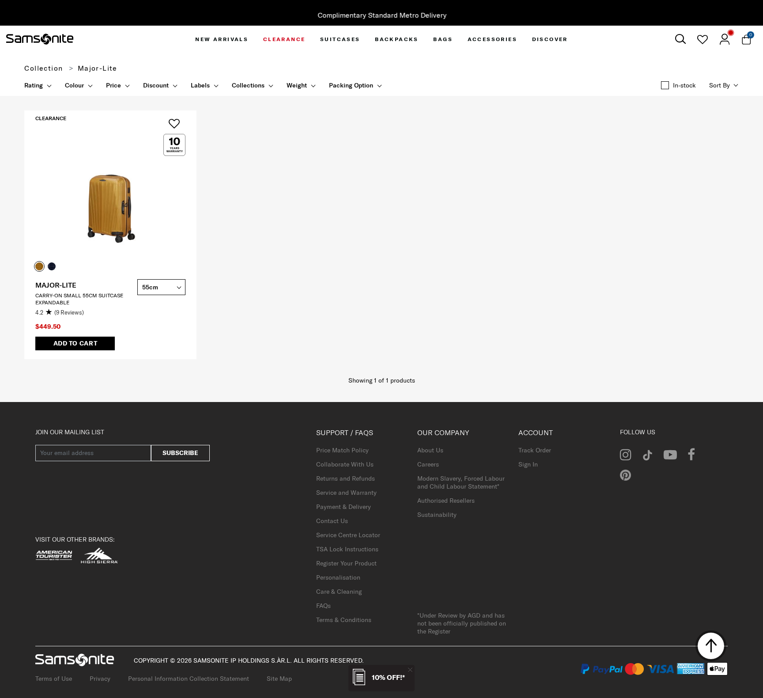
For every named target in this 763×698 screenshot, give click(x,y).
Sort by (719, 85)
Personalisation (338, 577)
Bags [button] (443, 39)
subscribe (180, 453)
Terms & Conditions (343, 620)
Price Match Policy (342, 450)
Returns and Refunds (345, 478)
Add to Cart (75, 343)
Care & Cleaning (339, 592)
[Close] (410, 669)
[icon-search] (680, 39)
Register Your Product (346, 563)
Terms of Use (53, 679)
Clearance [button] (284, 39)
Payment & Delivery (343, 507)
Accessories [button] (492, 39)
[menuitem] (222, 39)
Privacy (100, 679)
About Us (430, 450)
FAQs (323, 606)
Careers (428, 464)
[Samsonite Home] (39, 39)
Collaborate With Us (345, 464)
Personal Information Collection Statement (188, 679)
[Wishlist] (702, 39)
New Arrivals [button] (221, 39)
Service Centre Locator (348, 535)
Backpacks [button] (397, 39)
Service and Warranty (346, 493)
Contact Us (332, 521)
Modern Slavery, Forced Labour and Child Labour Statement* (461, 482)
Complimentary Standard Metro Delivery (381, 15)
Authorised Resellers (446, 501)
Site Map (279, 679)
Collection (43, 68)
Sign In (528, 464)
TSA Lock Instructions (347, 549)
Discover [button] (550, 39)
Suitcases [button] (340, 39)
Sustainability (437, 515)
